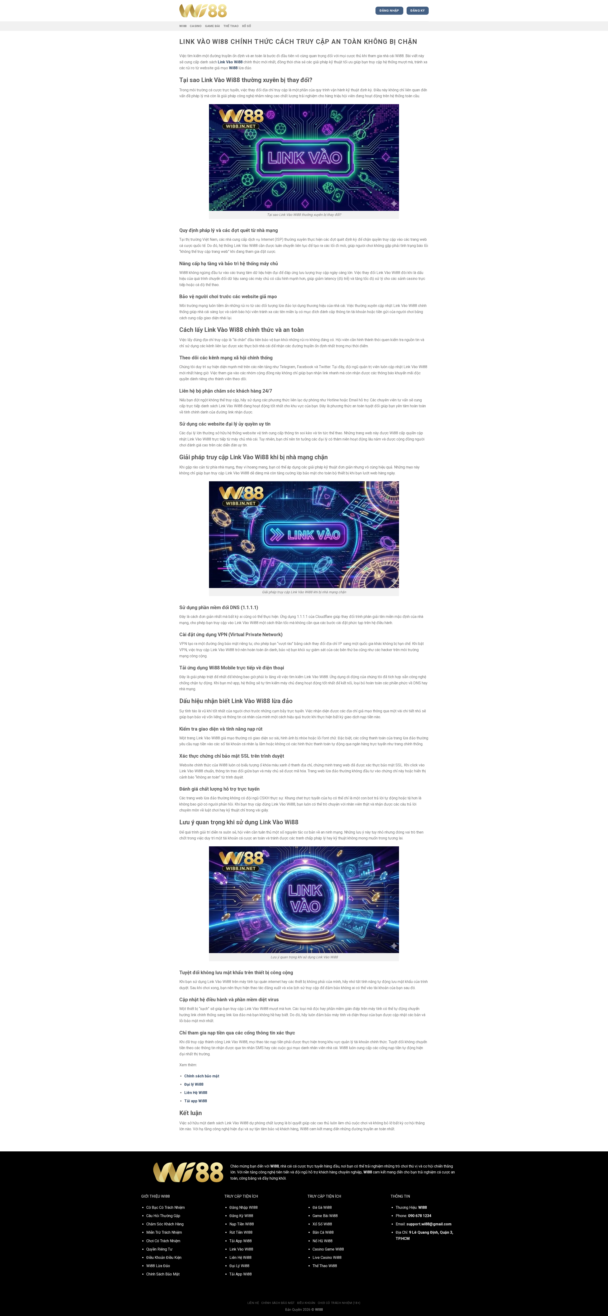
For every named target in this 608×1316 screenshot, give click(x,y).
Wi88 (182, 26)
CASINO (196, 26)
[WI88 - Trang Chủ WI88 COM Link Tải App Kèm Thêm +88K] (203, 11)
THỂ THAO (231, 26)
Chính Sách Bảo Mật (278, 1303)
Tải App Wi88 (240, 1274)
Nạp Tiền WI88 (241, 1224)
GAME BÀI (212, 26)
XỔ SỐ (246, 26)
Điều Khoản (306, 1303)
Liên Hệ (253, 1303)
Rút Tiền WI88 (240, 1232)
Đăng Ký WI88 (241, 1216)
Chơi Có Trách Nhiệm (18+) (339, 1303)
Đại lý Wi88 (193, 1084)
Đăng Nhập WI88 (243, 1207)
